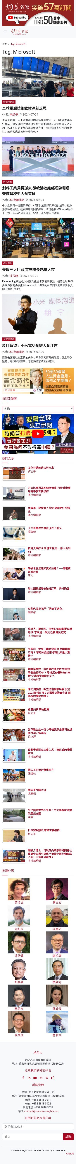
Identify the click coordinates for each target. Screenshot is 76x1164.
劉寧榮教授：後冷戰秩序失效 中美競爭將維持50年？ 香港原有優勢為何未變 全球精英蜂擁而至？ (49, 672)
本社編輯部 (16, 200)
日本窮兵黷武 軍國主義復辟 (44, 830)
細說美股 (7, 263)
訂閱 (68, 1136)
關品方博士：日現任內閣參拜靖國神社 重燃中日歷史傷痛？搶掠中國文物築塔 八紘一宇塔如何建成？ (50, 853)
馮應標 (32, 793)
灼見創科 (7, 182)
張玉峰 (13, 276)
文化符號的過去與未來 (41, 467)
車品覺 (13, 114)
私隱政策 (70, 1153)
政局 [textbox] (7, 409)
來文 (30, 575)
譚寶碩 (32, 531)
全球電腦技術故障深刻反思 (24, 108)
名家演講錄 (8, 339)
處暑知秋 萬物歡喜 (38, 709)
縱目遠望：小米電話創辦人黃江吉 (30, 345)
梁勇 (30, 817)
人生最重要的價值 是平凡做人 (45, 528)
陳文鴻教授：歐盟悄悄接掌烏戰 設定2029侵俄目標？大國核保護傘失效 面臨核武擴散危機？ (49, 692)
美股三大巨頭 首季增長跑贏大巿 (28, 269)
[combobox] (38, 409)
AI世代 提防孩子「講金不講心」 (46, 608)
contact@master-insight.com (41, 1111)
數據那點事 (8, 102)
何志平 (32, 471)
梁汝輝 (32, 736)
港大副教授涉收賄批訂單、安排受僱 (48, 588)
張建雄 (32, 773)
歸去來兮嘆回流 (37, 789)
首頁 (4, 44)
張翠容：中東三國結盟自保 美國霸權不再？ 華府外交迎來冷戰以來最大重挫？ (49, 652)
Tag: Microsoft (18, 44)
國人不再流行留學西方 (41, 769)
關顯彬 (32, 612)
